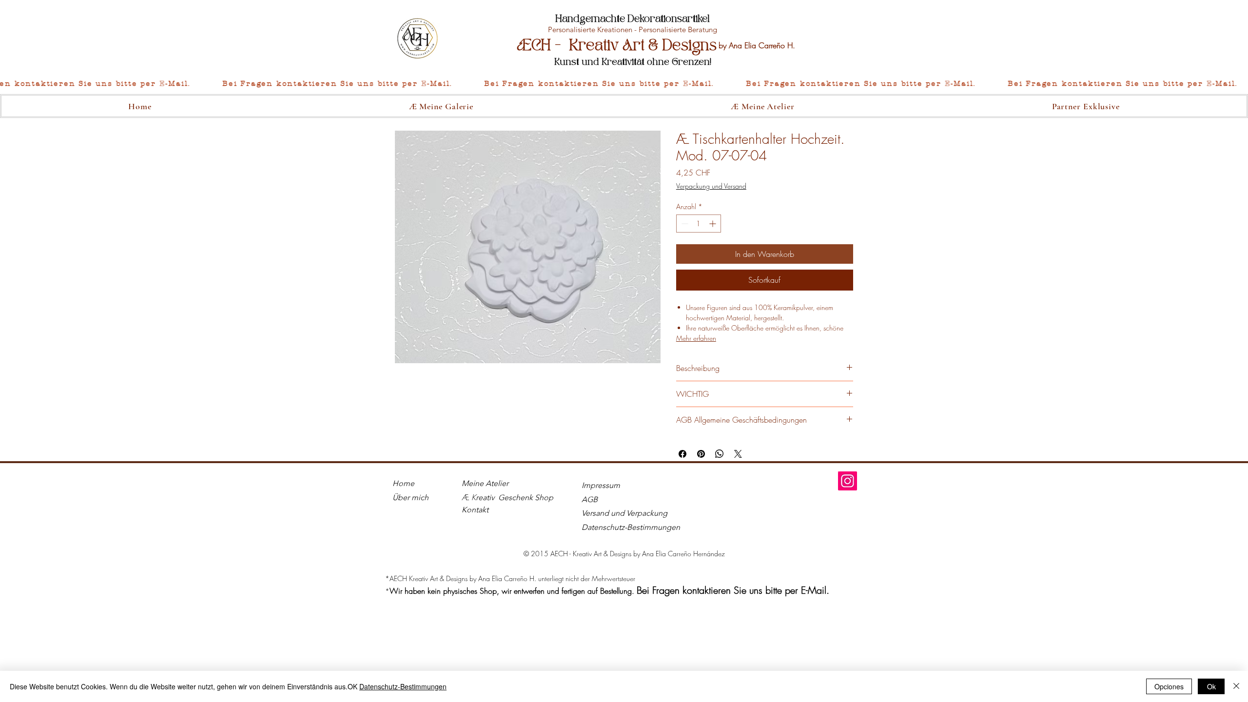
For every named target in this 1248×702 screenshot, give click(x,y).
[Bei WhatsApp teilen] (719, 454)
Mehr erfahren (696, 338)
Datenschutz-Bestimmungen (403, 686)
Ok (1211, 686)
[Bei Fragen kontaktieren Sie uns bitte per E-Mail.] (624, 84)
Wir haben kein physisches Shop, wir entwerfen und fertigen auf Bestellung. (513, 590)
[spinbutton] (698, 223)
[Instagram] (847, 480)
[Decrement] (684, 223)
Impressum (601, 485)
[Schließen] (1236, 686)
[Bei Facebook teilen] (682, 454)
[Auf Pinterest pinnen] (701, 454)
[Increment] (713, 223)
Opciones (1169, 686)
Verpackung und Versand (711, 186)
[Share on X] (738, 454)
